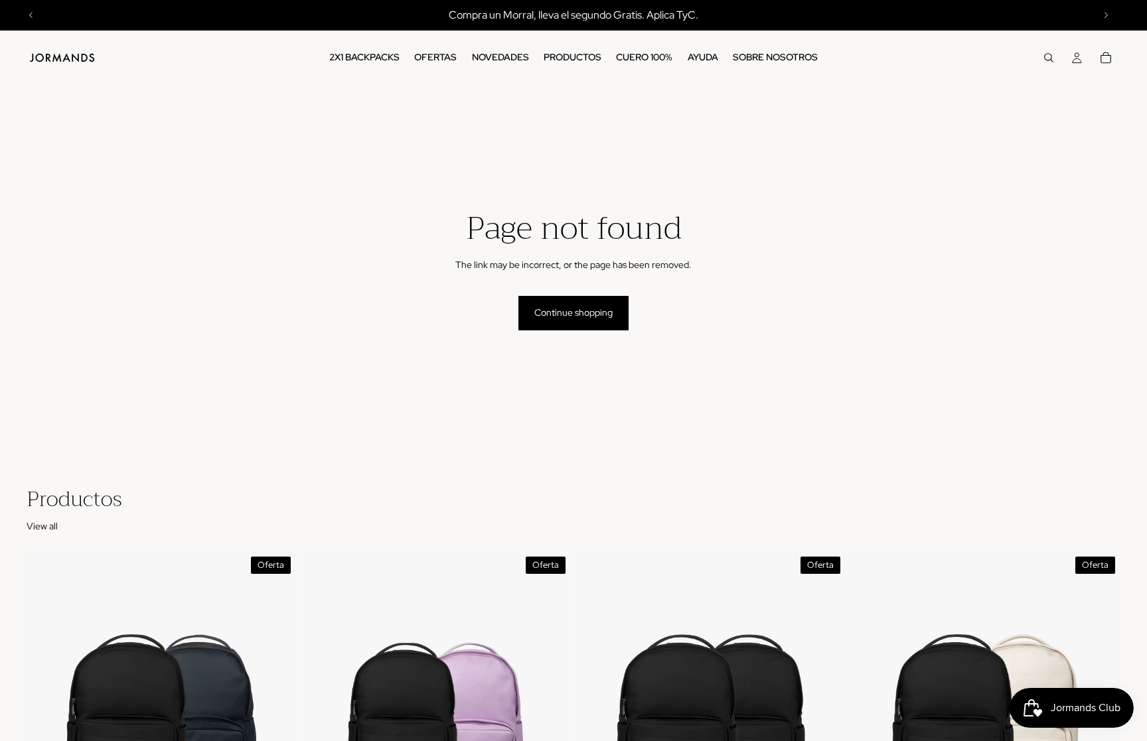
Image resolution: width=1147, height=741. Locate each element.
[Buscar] (1048, 57)
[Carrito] (1105, 57)
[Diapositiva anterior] (31, 15)
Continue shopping (573, 312)
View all (42, 526)
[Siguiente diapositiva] (1105, 15)
